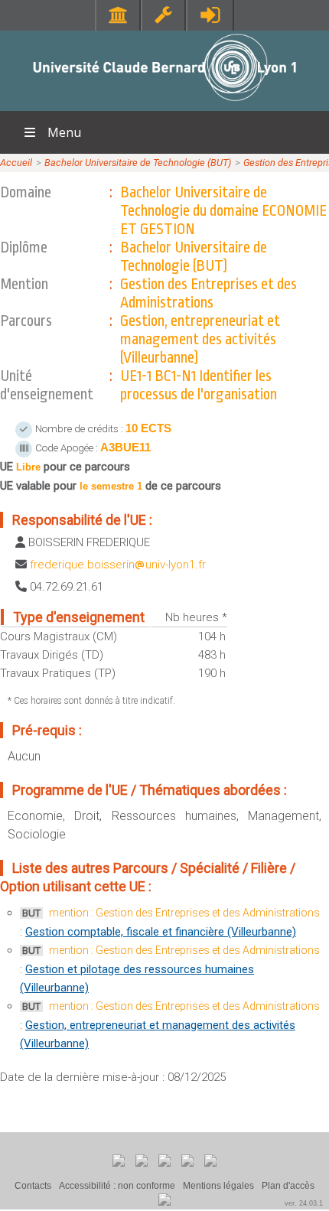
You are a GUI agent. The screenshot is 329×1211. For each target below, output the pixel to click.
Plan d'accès (288, 1185)
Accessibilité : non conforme (117, 1185)
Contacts (33, 1185)
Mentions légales (218, 1185)
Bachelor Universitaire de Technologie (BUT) (137, 162)
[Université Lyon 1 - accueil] (165, 102)
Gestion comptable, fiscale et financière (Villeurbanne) (160, 932)
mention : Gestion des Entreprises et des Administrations (184, 913)
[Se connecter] (210, 15)
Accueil (16, 162)
